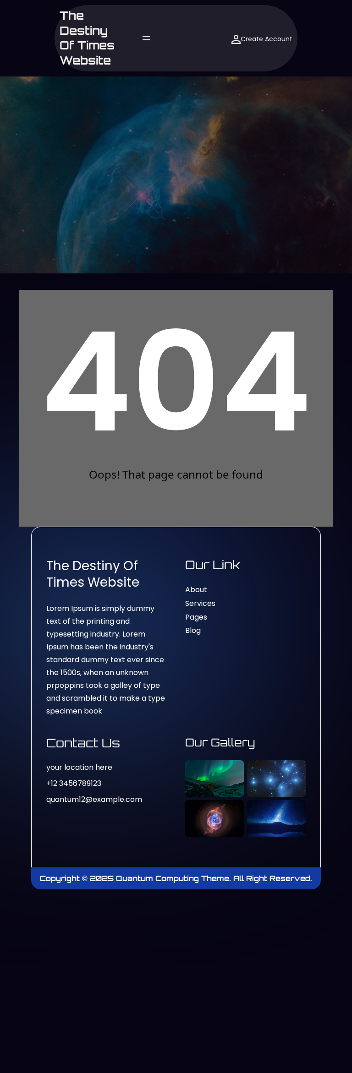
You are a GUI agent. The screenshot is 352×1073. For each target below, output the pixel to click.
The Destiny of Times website (87, 37)
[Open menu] (146, 38)
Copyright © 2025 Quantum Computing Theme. (136, 878)
